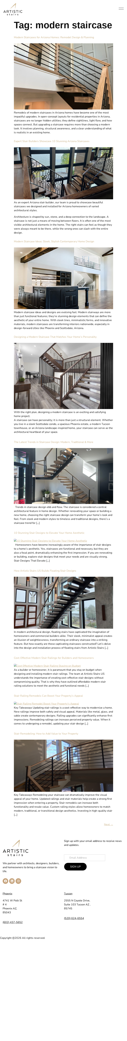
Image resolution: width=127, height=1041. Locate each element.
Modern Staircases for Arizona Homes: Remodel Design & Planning (54, 37)
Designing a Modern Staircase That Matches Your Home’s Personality (55, 337)
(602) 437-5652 (13, 922)
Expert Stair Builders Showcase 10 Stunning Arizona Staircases (51, 141)
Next (108, 824)
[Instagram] (18, 881)
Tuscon (68, 893)
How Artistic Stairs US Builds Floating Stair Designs (45, 571)
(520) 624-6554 (74, 918)
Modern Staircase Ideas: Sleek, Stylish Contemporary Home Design (54, 241)
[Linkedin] (12, 881)
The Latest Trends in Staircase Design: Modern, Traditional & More (53, 442)
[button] (121, 9)
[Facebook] (5, 881)
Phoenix (7, 893)
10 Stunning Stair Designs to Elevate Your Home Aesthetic (49, 533)
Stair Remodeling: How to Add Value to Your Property (46, 734)
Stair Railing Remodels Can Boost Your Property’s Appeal (48, 696)
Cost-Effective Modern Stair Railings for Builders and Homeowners (54, 658)
